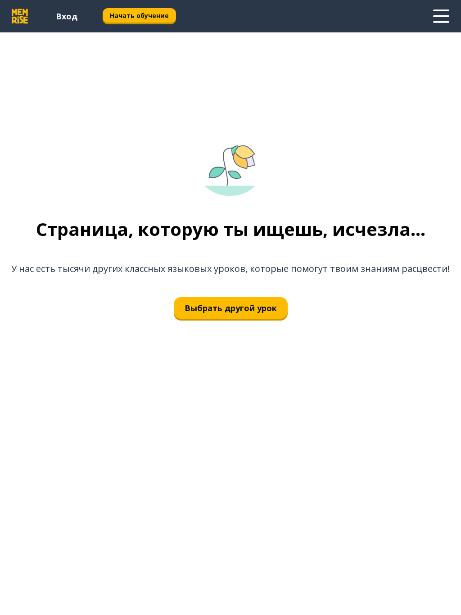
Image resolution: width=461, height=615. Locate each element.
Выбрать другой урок (231, 308)
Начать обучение (139, 15)
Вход (66, 16)
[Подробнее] (441, 16)
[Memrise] (20, 16)
